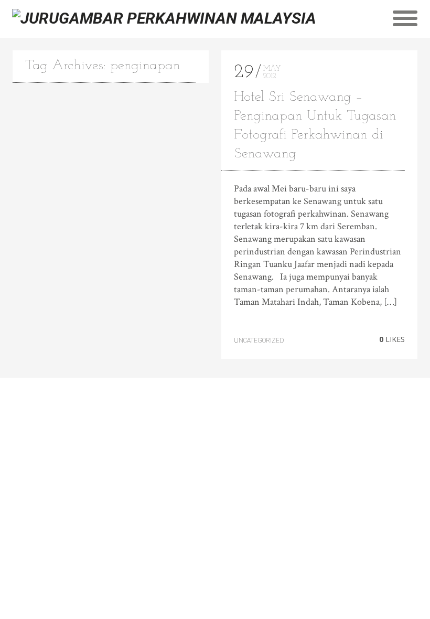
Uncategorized (259, 340)
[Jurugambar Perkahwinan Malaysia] (164, 18)
